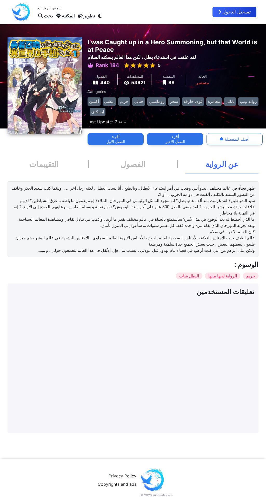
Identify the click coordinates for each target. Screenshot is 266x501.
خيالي (139, 101)
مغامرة (214, 101)
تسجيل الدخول (236, 12)
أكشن (94, 101)
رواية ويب (248, 101)
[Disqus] (133, 364)
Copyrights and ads (117, 484)
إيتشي (109, 101)
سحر (174, 101)
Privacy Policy (122, 475)
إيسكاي (97, 111)
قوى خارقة (193, 101)
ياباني (230, 101)
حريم (124, 101)
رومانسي (157, 101)
